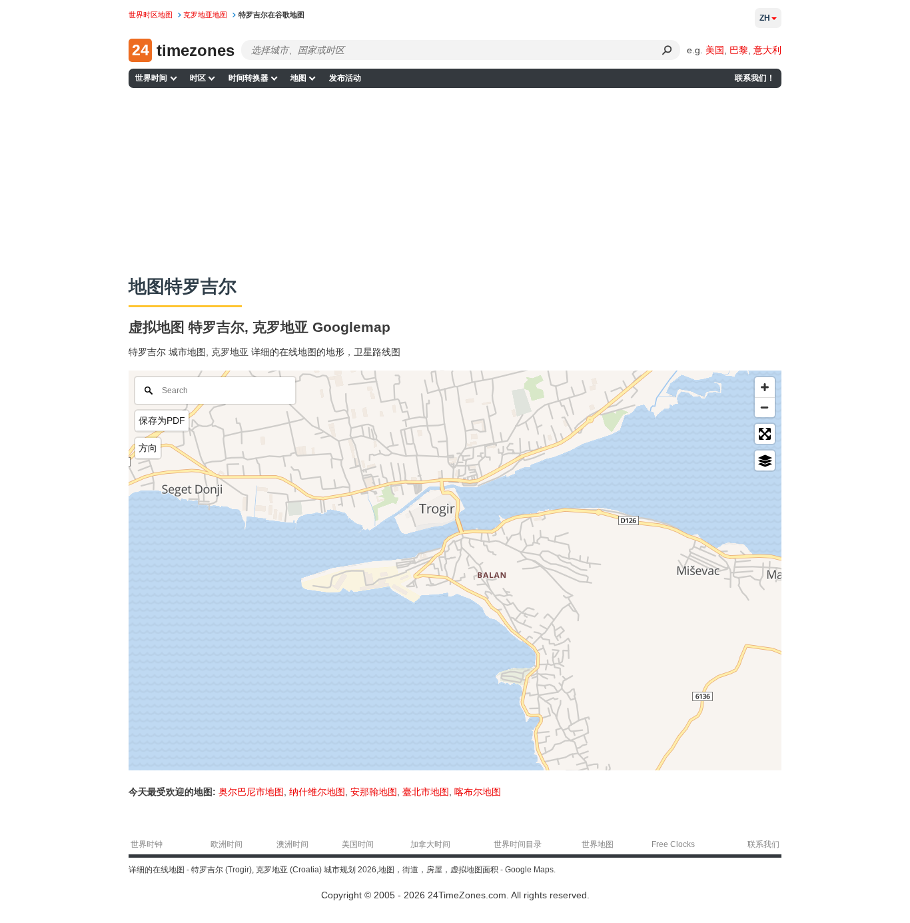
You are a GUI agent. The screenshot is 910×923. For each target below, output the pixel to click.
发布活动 (345, 78)
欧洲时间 (226, 844)
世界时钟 (147, 844)
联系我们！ (755, 78)
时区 (198, 78)
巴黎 (738, 50)
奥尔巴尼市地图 (251, 791)
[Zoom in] (765, 387)
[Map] (455, 570)
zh (764, 18)
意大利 (767, 50)
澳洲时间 (292, 844)
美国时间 (358, 844)
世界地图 (598, 844)
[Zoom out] (765, 407)
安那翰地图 (373, 791)
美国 (714, 50)
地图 (298, 78)
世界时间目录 (518, 844)
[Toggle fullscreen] (765, 434)
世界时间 (151, 78)
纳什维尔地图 (317, 791)
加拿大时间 (430, 844)
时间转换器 (248, 78)
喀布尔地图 (477, 791)
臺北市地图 (425, 791)
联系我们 (763, 844)
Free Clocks (673, 844)
